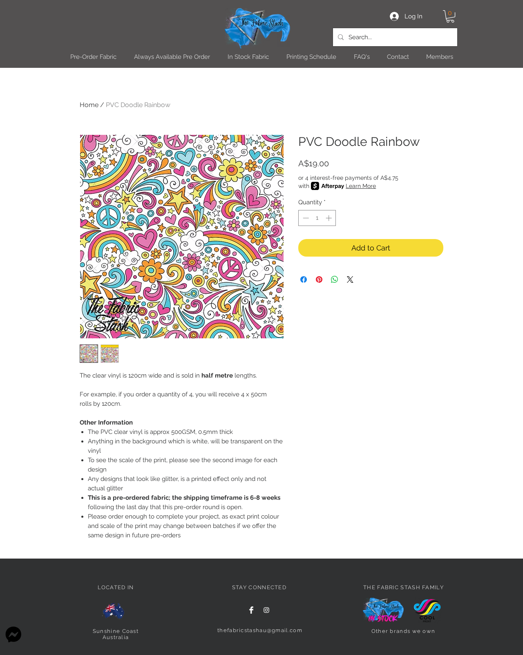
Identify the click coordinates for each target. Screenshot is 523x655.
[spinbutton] (317, 218)
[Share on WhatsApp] (335, 279)
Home (89, 105)
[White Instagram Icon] (266, 610)
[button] (450, 16)
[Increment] (329, 218)
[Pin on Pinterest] (319, 279)
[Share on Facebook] (303, 279)
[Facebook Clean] (251, 610)
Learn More (361, 186)
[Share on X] (350, 279)
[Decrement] (305, 218)
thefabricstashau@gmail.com (259, 630)
